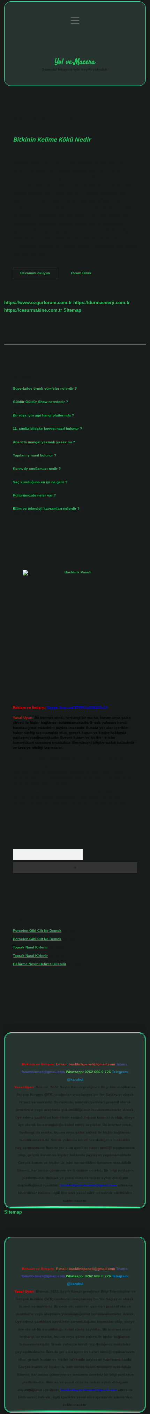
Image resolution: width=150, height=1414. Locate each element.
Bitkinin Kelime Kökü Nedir (52, 139)
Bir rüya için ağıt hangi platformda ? (43, 415)
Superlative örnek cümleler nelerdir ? (45, 388)
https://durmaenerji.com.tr (101, 302)
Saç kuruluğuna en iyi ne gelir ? (40, 482)
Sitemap (72, 310)
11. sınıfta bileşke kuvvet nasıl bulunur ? (47, 428)
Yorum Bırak (80, 273)
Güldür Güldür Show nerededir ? (40, 402)
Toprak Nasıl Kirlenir (30, 947)
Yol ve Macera (75, 61)
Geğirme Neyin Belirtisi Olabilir (39, 964)
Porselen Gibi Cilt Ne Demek (37, 930)
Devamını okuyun (38, 275)
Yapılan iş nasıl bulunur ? (34, 455)
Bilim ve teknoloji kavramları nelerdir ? (46, 508)
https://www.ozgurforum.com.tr (38, 302)
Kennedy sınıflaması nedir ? (37, 468)
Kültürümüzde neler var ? (34, 495)
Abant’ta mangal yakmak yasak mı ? (44, 442)
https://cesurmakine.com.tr (33, 310)
